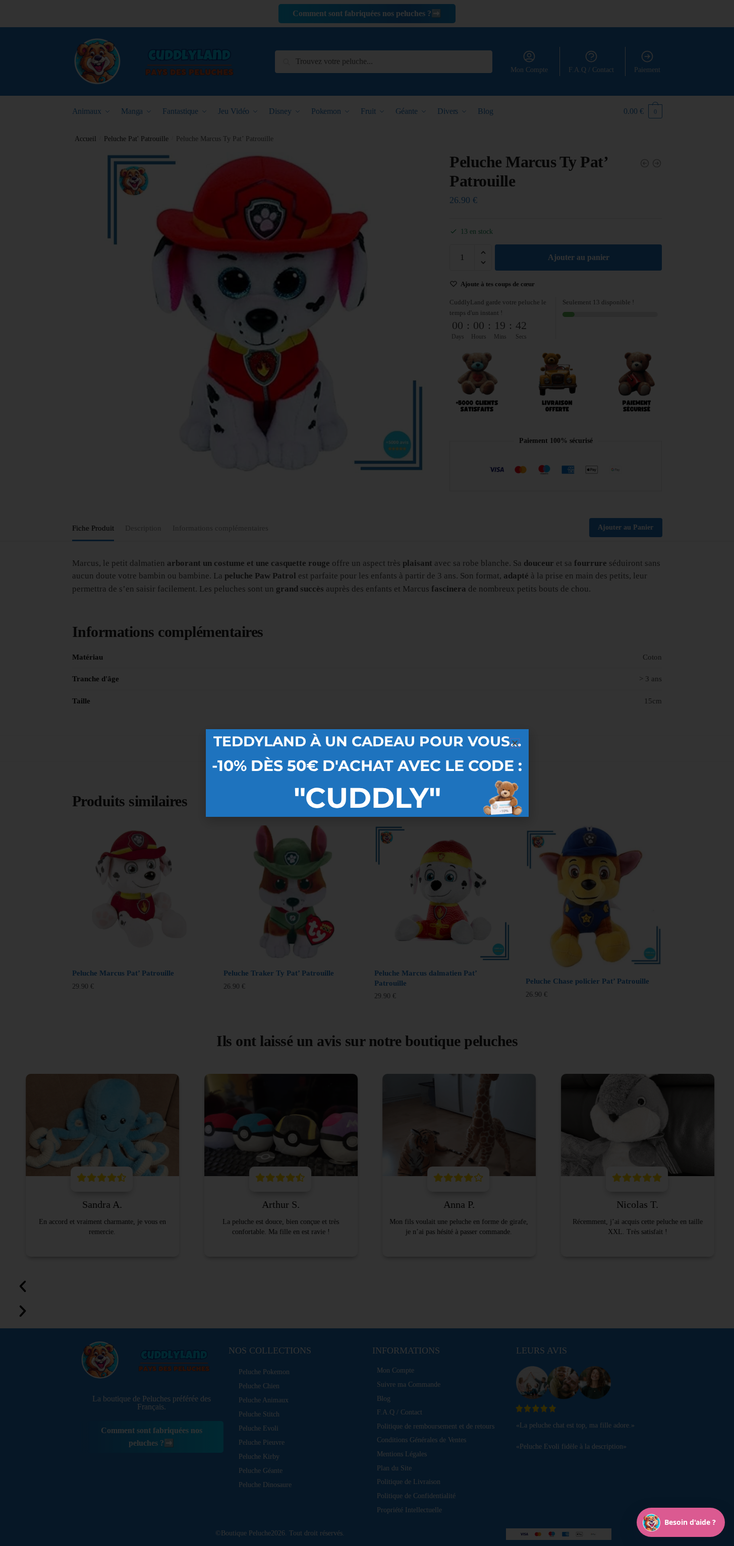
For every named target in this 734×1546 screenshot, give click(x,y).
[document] (367, 773)
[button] (515, 743)
